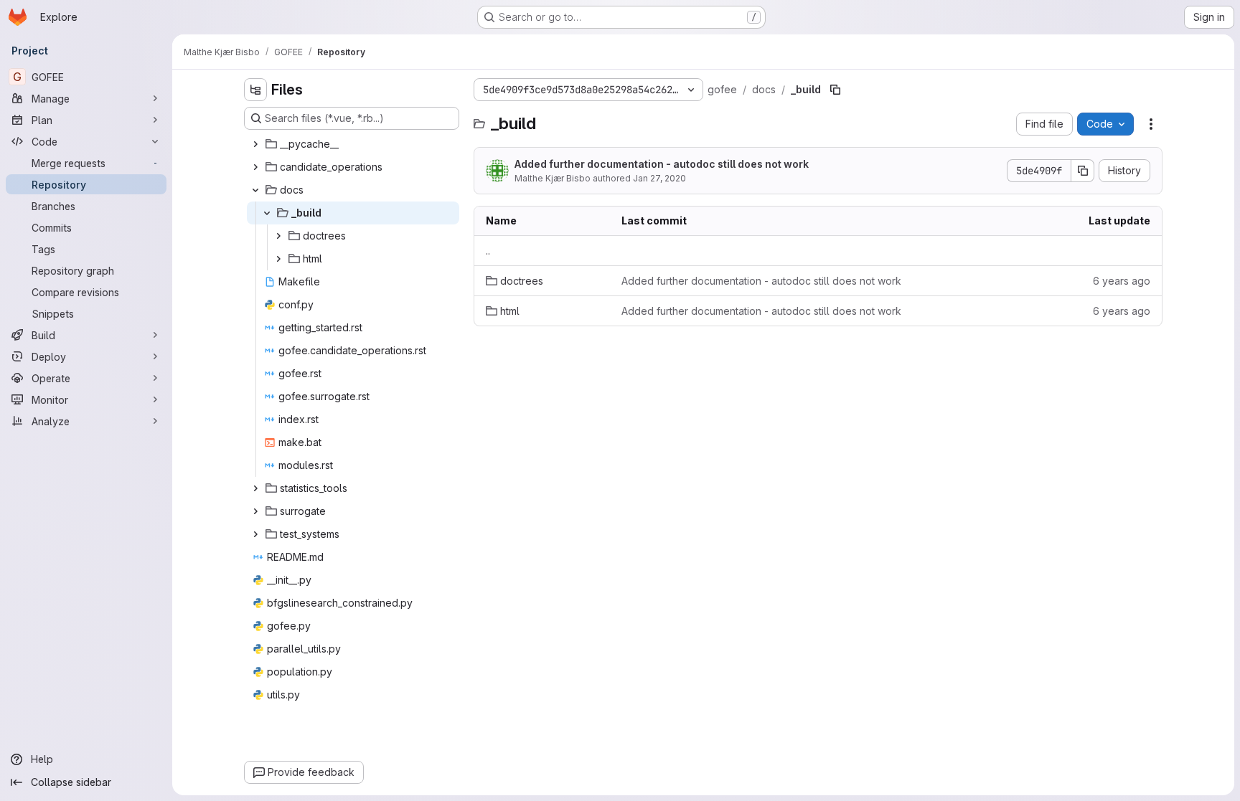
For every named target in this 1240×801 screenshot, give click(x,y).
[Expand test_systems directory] (255, 534)
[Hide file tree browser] (255, 89)
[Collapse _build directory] (267, 213)
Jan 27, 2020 (659, 178)
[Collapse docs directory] (255, 190)
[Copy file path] (835, 89)
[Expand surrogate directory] (255, 511)
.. (488, 251)
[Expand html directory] (278, 258)
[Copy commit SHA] (1082, 170)
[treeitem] (353, 144)
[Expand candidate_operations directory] (255, 167)
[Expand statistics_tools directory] (255, 488)
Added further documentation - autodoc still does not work (662, 164)
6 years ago (1121, 281)
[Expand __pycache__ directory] (255, 144)
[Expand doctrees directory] (278, 236)
